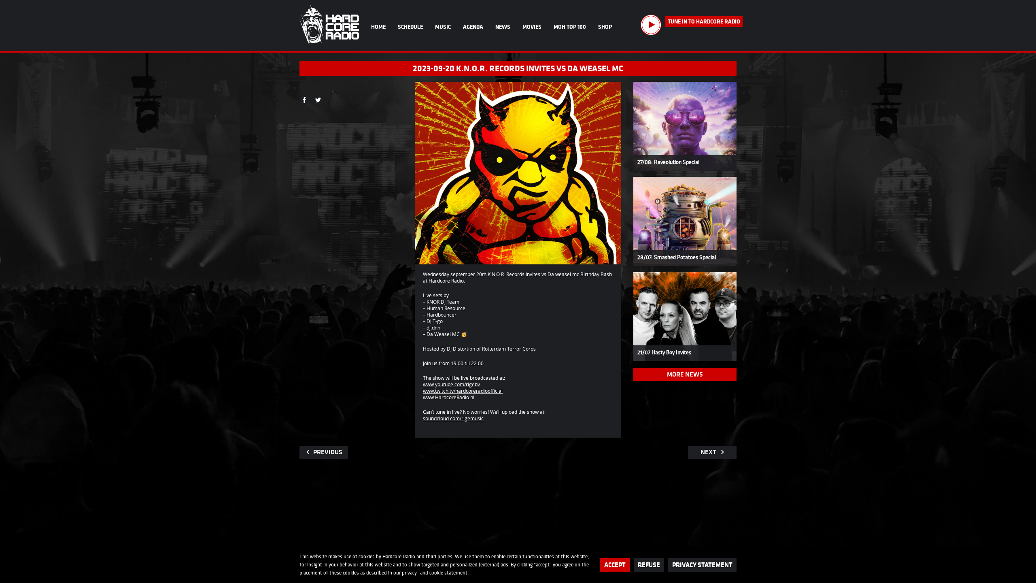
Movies (531, 27)
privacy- (410, 572)
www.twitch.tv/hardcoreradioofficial (463, 390)
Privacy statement (702, 564)
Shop (605, 27)
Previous (327, 452)
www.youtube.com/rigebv (451, 384)
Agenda (473, 27)
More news (685, 374)
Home (378, 27)
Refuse (649, 564)
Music (443, 27)
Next (708, 452)
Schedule (410, 27)
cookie (436, 572)
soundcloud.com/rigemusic (453, 418)
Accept (615, 564)
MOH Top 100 (570, 27)
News (502, 27)
